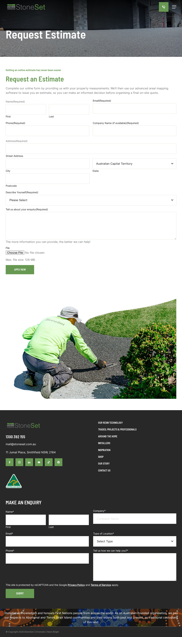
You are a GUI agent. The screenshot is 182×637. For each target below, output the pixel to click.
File (8, 247)
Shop (100, 456)
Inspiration (104, 450)
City (8, 170)
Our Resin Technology (110, 422)
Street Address (14, 155)
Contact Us (104, 470)
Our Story (103, 463)
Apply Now (20, 269)
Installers (104, 443)
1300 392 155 (15, 436)
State (95, 170)
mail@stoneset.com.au (21, 444)
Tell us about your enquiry (27, 209)
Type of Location (103, 533)
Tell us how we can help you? (110, 550)
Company (99, 510)
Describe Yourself (22, 192)
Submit (20, 593)
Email (102, 100)
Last (51, 116)
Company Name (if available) (116, 123)
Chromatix (40, 631)
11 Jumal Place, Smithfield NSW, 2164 (31, 452)
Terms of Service (101, 584)
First (8, 116)
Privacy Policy (76, 584)
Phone (15, 123)
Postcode (11, 185)
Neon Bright (53, 631)
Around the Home (107, 436)
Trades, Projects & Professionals (117, 429)
